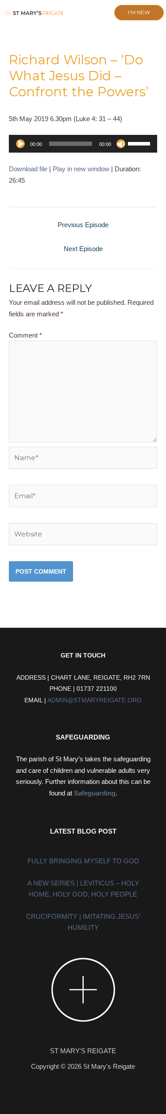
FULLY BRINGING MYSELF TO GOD (83, 861)
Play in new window (81, 169)
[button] (76, 13)
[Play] (20, 143)
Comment (25, 335)
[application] (83, 144)
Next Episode (83, 248)
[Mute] (120, 143)
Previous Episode (83, 224)
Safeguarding (95, 793)
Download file (28, 169)
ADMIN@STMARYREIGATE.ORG (94, 700)
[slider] (140, 143)
